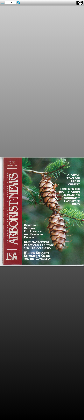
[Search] (18, 2)
